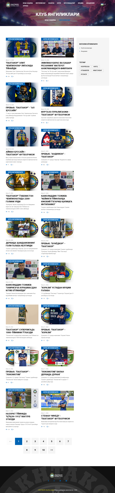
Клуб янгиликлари (86, 48)
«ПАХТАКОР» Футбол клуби (46, 490)
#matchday (97, 70)
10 (43, 450)
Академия (84, 51)
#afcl (95, 66)
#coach (84, 74)
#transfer (85, 70)
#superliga (85, 66)
